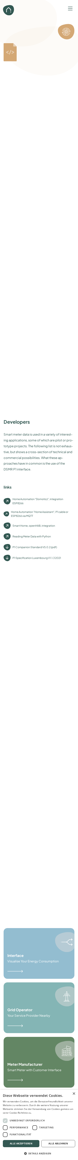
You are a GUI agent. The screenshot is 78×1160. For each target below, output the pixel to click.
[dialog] (39, 1125)
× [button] (73, 1093)
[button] (70, 7)
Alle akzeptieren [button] (21, 1143)
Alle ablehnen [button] (58, 1143)
